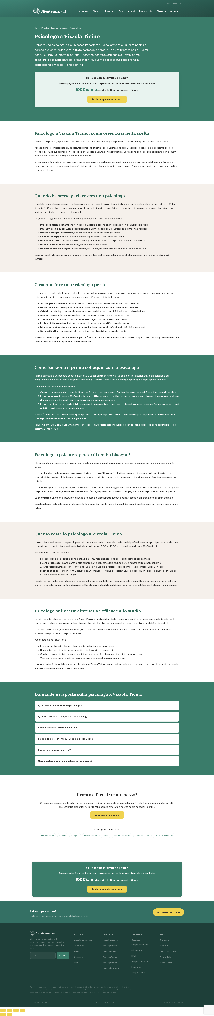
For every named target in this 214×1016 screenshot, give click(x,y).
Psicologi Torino (110, 957)
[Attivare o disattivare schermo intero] (9, 1010)
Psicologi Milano (110, 945)
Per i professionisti (168, 951)
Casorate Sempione (164, 835)
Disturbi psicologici (83, 940)
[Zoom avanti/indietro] (3, 1010)
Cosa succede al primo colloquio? (57, 727)
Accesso (177, 3)
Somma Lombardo (122, 835)
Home (37, 28)
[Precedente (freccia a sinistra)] (3, 1014)
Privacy (97, 1002)
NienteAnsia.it (53, 11)
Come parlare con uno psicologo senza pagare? (65, 761)
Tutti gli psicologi (110, 940)
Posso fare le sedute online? (54, 749)
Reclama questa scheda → (107, 99)
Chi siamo (164, 940)
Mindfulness (137, 967)
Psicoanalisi (136, 950)
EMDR (134, 956)
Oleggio (75, 835)
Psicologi (109, 11)
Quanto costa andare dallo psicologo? (60, 705)
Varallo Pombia (90, 835)
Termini (114, 1002)
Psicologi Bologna (111, 968)
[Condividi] (16, 1010)
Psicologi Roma (109, 951)
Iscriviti (63, 955)
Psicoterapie (145, 11)
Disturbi (97, 11)
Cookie (106, 1002)
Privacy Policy (166, 957)
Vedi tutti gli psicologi (107, 814)
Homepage (83, 11)
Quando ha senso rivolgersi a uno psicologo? (64, 716)
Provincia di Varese (59, 28)
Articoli (131, 11)
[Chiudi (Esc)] (22, 1010)
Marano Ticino (47, 835)
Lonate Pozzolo (142, 835)
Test (121, 11)
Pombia (62, 835)
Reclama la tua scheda (168, 912)
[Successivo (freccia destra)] (9, 1014)
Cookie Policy (166, 962)
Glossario (161, 11)
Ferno (105, 835)
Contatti (166, 3)
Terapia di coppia (139, 961)
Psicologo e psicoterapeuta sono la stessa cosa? (66, 738)
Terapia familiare (139, 973)
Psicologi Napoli (110, 962)
